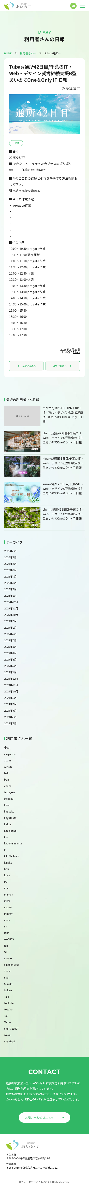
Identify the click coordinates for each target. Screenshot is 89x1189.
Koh (6, 869)
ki (5, 850)
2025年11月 (11, 608)
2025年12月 (11, 602)
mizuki (8, 907)
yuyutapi (9, 1041)
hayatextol (10, 818)
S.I (5, 952)
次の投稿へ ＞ (62, 366)
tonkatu (9, 1003)
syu (6, 977)
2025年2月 (10, 666)
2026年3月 (10, 583)
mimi (7, 901)
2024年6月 (10, 717)
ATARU (8, 767)
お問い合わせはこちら (39, 1117)
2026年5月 (10, 570)
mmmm (8, 913)
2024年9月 (10, 698)
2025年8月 (10, 627)
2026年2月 (10, 589)
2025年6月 (10, 640)
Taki (6, 996)
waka (7, 1035)
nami (7, 920)
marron (8, 894)
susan (7, 971)
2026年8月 (10, 551)
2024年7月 (10, 710)
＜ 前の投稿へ (26, 366)
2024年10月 (11, 691)
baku (7, 773)
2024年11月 (11, 685)
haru (7, 805)
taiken (8, 990)
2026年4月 (10, 576)
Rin (6, 945)
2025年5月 (10, 647)
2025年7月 (10, 634)
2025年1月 (10, 672)
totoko (8, 1009)
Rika (6, 933)
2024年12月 (11, 678)
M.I (5, 882)
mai (6, 888)
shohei (8, 958)
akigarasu (10, 754)
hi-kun (8, 824)
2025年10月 (11, 615)
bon (6, 779)
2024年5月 (10, 723)
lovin (7, 875)
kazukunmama (13, 843)
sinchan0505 (11, 965)
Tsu (6, 1016)
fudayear (9, 792)
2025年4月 (10, 653)
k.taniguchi (10, 830)
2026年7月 (10, 557)
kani (6, 837)
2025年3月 (10, 659)
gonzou (8, 799)
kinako (8, 862)
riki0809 (9, 939)
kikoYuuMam (11, 856)
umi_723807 (11, 1028)
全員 (7, 747)
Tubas (76, 352)
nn (5, 926)
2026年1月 (10, 595)
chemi (8, 786)
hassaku (9, 811)
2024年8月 (10, 704)
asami (7, 760)
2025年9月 (10, 621)
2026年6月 (10, 564)
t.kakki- (8, 984)
